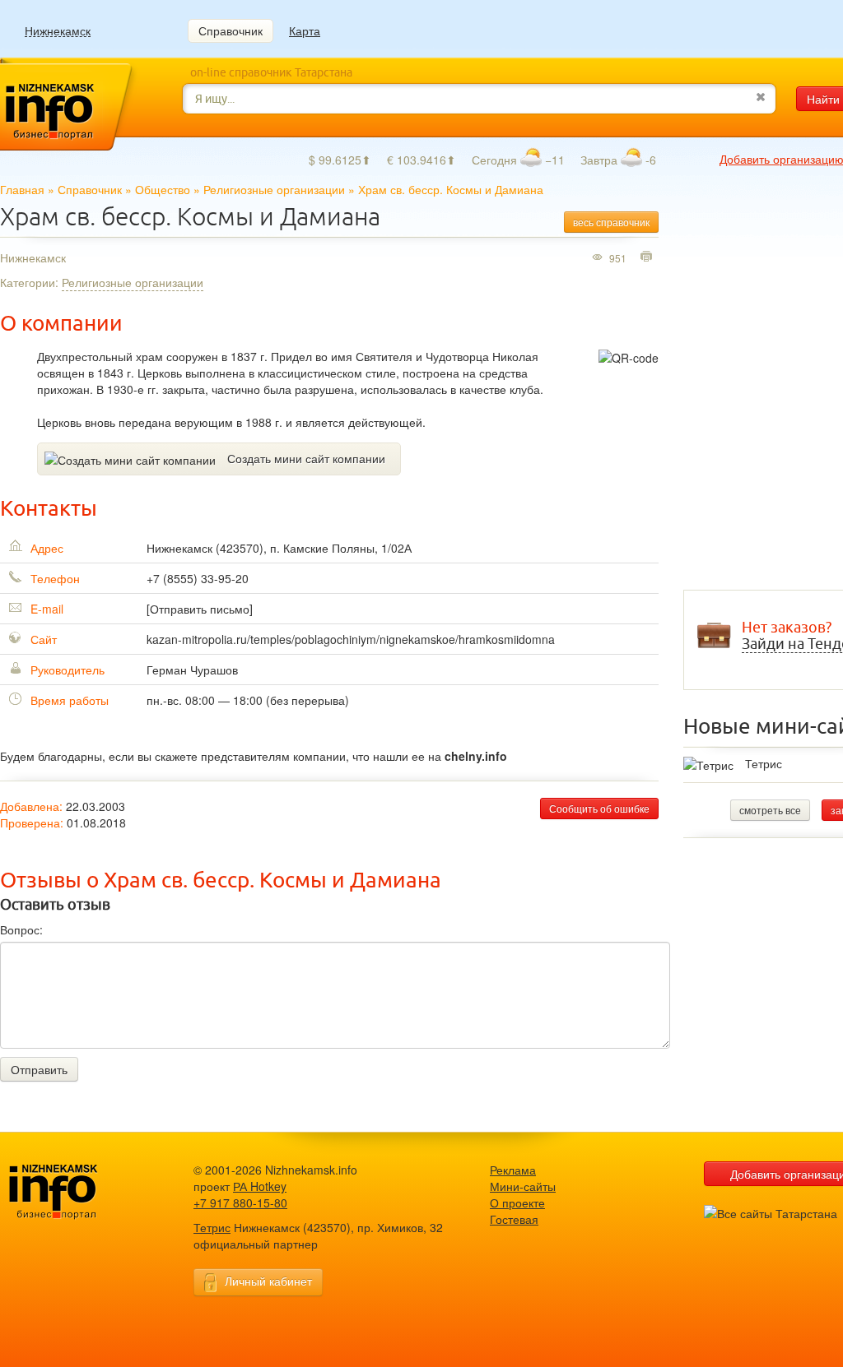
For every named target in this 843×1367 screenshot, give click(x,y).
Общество (162, 189)
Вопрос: (21, 929)
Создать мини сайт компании (306, 458)
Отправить (39, 1069)
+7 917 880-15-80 (240, 1202)
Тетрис (763, 763)
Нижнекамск (58, 31)
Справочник (230, 30)
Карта (304, 30)
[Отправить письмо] (200, 608)
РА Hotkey (259, 1186)
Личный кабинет (268, 1280)
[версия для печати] (648, 257)
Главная (22, 189)
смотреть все (770, 810)
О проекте (517, 1202)
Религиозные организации (274, 189)
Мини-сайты (523, 1186)
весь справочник (611, 222)
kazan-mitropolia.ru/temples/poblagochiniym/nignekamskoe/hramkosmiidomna (351, 639)
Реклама (513, 1169)
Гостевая (514, 1219)
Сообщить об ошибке (599, 808)
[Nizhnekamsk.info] (78, 1192)
